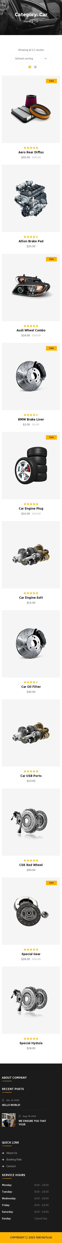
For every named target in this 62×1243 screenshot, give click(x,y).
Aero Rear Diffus (31, 152)
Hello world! (11, 1105)
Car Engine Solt (31, 598)
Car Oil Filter (31, 687)
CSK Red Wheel (31, 865)
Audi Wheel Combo (31, 330)
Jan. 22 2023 (12, 1100)
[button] (41, 114)
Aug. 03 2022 (29, 1116)
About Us (11, 1153)
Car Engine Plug (31, 508)
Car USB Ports (31, 776)
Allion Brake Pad (31, 241)
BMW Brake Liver (31, 419)
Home (27, 21)
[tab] (29, 67)
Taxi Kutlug (44, 1237)
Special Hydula (31, 1043)
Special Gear (31, 954)
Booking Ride (14, 1159)
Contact (11, 1166)
